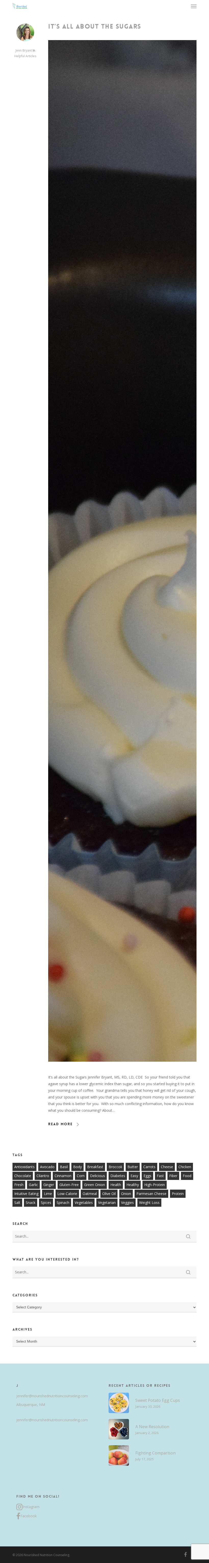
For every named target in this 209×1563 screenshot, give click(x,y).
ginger (48, 1184)
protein (178, 1193)
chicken (184, 1166)
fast (160, 1175)
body (77, 1166)
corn (81, 1175)
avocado (47, 1166)
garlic (33, 1184)
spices (46, 1202)
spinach (63, 1202)
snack (30, 1202)
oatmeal (90, 1193)
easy (134, 1175)
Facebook (28, 1515)
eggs (147, 1175)
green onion (94, 1184)
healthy (132, 1184)
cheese (167, 1166)
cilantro (42, 1175)
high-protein (154, 1184)
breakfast (95, 1166)
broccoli (115, 1166)
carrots (149, 1166)
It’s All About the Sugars (94, 26)
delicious (97, 1175)
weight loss (149, 1202)
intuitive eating (26, 1193)
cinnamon (63, 1175)
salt (17, 1202)
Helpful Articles (25, 56)
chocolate (22, 1175)
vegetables (84, 1202)
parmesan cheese (151, 1193)
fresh (18, 1184)
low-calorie (67, 1193)
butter (132, 1166)
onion (126, 1193)
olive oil (109, 1193)
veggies (127, 1202)
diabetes (117, 1175)
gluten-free (69, 1184)
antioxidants (24, 1166)
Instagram (31, 1506)
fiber (173, 1175)
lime (48, 1193)
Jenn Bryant (24, 50)
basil (64, 1166)
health (115, 1184)
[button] (194, 6)
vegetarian (107, 1202)
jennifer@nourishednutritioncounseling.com (52, 1395)
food (187, 1175)
